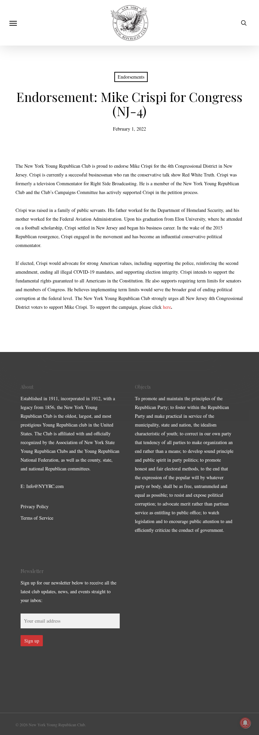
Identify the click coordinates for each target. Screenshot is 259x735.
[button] (13, 23)
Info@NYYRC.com (45, 486)
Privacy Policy (35, 506)
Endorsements (131, 77)
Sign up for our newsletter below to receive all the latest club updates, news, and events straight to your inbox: (68, 591)
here (167, 307)
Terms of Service (37, 518)
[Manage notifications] (245, 722)
